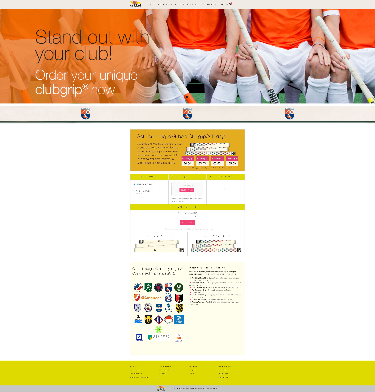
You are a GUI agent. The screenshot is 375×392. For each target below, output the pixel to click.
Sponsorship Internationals (139, 377)
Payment (162, 373)
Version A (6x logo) (144, 184)
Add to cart (187, 222)
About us (133, 366)
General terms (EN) (224, 366)
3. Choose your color (220, 176)
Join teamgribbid (136, 373)
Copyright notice (223, 377)
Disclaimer (221, 381)
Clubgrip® (192, 370)
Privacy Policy (223, 373)
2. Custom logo (179, 176)
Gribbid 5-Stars (135, 370)
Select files (187, 190)
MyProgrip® (193, 366)
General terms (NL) (224, 370)
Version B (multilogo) (144, 191)
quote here (209, 229)
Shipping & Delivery (166, 370)
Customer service (165, 366)
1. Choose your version (144, 176)
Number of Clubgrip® (187, 213)
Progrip (191, 373)
